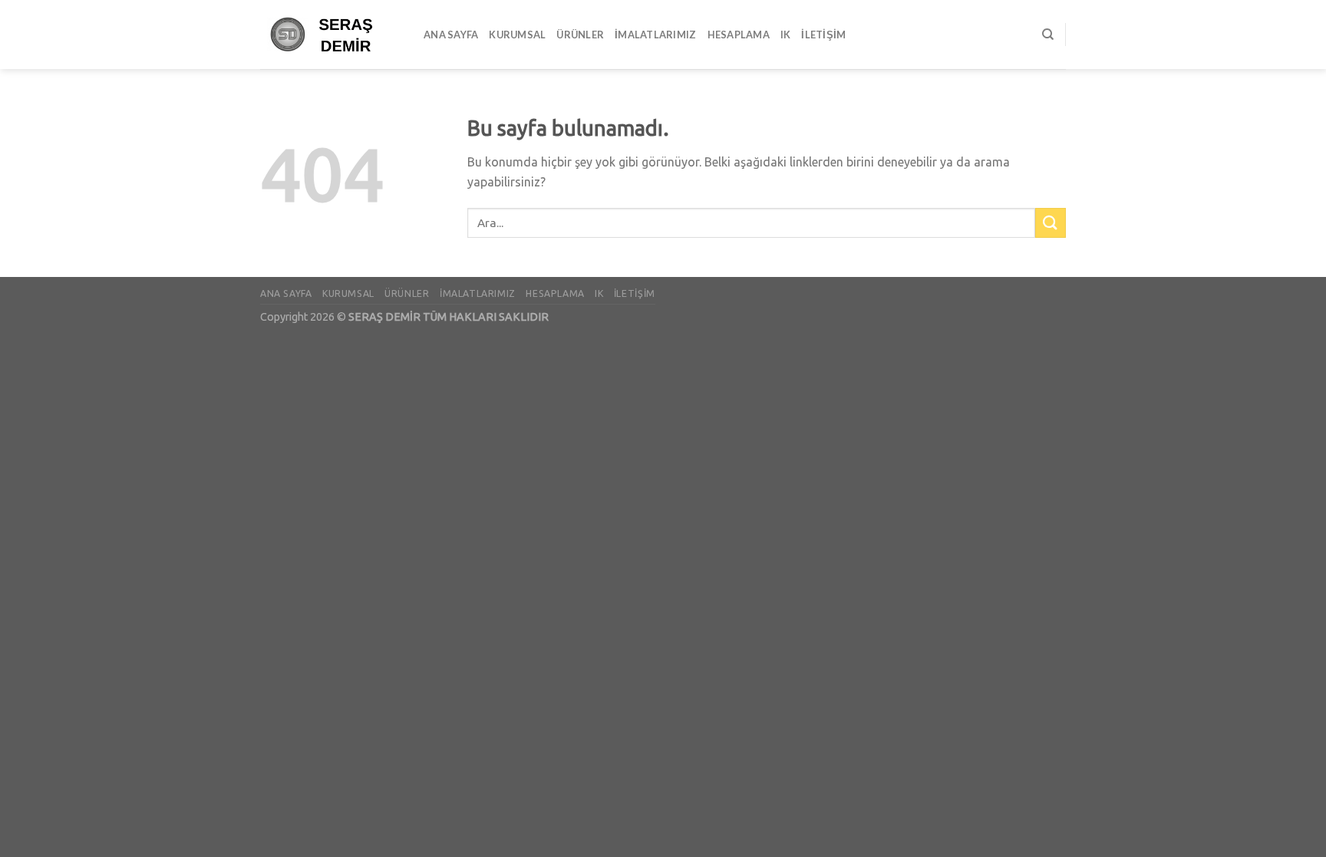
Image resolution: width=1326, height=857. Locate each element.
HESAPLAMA (739, 34)
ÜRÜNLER (580, 34)
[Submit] (1050, 223)
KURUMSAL (517, 34)
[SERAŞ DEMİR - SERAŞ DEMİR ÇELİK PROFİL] (330, 34)
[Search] (1048, 34)
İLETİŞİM (823, 34)
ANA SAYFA (451, 34)
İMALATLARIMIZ (655, 34)
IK (785, 34)
